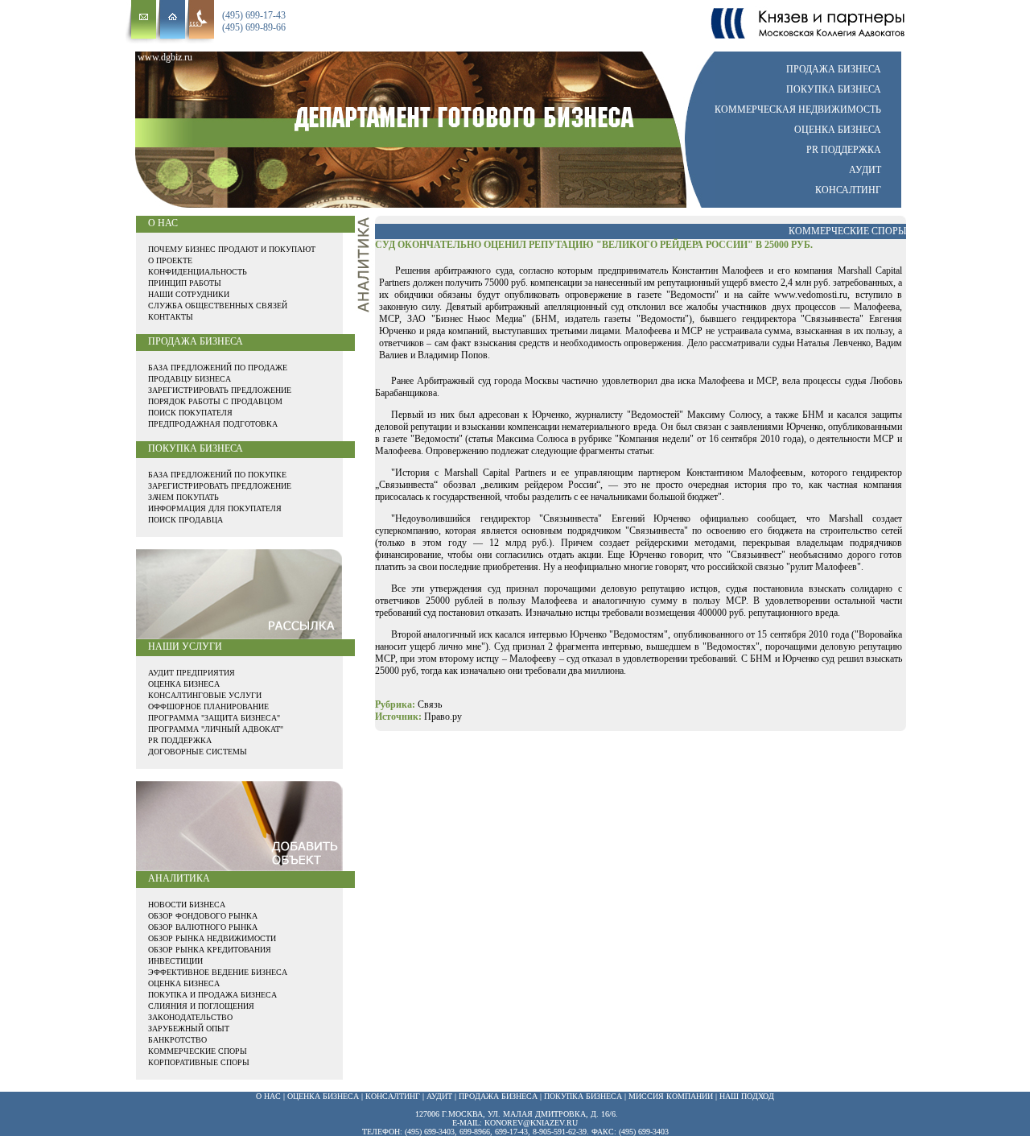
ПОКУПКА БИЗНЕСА (833, 89)
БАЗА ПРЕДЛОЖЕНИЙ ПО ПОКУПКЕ (217, 474)
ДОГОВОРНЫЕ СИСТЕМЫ (197, 751)
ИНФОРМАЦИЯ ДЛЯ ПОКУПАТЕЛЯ (215, 508)
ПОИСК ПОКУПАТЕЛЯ (190, 412)
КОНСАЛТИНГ (848, 190)
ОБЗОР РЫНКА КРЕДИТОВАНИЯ (209, 949)
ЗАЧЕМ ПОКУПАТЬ (183, 497)
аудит (439, 1096)
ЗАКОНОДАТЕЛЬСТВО (190, 1017)
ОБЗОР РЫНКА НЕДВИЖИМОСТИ (212, 938)
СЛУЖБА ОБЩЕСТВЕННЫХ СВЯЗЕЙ (217, 305)
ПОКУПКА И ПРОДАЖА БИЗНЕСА (212, 994)
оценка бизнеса (323, 1096)
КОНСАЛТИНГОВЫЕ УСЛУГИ (205, 695)
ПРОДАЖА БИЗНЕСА (833, 69)
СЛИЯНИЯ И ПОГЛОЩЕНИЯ (201, 1006)
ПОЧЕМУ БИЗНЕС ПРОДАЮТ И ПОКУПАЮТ (231, 249)
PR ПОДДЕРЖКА (843, 149)
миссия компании (670, 1096)
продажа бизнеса (498, 1096)
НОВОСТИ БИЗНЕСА (186, 904)
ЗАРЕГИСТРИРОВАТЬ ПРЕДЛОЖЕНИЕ (219, 390)
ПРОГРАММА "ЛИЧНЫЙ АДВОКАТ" (215, 729)
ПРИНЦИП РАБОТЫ (184, 283)
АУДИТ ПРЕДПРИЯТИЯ (191, 672)
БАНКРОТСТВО (177, 1039)
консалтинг (392, 1096)
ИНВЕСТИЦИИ (175, 960)
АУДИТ (865, 170)
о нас (268, 1096)
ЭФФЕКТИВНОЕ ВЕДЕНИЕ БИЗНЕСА (217, 972)
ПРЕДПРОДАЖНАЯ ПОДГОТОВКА (213, 423)
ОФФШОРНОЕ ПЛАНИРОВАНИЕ (208, 706)
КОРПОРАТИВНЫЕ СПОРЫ (198, 1062)
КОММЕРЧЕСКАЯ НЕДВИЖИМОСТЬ (798, 109)
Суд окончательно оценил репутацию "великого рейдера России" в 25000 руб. (594, 244)
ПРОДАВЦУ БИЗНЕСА (189, 378)
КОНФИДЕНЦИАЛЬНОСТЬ (197, 271)
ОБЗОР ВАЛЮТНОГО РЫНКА (203, 927)
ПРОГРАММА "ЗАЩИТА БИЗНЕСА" (214, 717)
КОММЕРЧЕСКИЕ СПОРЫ (197, 1051)
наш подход (746, 1096)
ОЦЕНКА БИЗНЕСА (837, 129)
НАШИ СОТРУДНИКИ (188, 294)
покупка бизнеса (583, 1096)
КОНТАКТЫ (170, 316)
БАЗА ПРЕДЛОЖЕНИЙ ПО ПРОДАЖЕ (217, 367)
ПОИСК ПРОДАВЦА (185, 519)
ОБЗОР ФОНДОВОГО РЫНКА (203, 915)
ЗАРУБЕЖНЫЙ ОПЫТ (188, 1028)
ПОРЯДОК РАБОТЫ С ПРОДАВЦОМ (215, 401)
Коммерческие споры (847, 231)
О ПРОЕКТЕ (170, 260)
